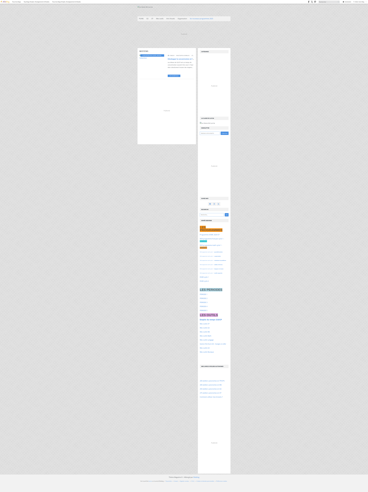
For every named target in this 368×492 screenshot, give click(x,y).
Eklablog (196, 477)
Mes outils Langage (207, 340)
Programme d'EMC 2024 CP (210, 235)
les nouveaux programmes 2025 (201, 19)
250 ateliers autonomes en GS (210, 389)
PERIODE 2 (203, 298)
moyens (159, 55)
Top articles (169, 481)
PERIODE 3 (203, 302)
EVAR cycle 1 (204, 277)
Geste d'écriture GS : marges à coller (213, 344)
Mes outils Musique (207, 352)
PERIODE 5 (203, 310)
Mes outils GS (205, 328)
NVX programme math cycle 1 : (211, 252)
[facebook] (309, 2)
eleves (154, 55)
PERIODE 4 (203, 306)
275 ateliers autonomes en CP (210, 393)
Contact (176, 481)
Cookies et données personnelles (205, 481)
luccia (150, 481)
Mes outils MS (205, 332)
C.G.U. (193, 481)
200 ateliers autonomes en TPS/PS (212, 381)
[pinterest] (315, 2)
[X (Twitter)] (312, 2)
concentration (147, 55)
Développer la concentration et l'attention (184, 59)
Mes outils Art (205, 348)
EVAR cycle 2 (204, 281)
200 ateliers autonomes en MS (211, 385)
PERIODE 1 (203, 294)
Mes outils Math (205, 336)
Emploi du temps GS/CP (211, 320)
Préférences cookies (221, 481)
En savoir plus (174, 76)
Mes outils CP (204, 324)
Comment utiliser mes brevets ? (211, 397)
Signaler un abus (184, 481)
